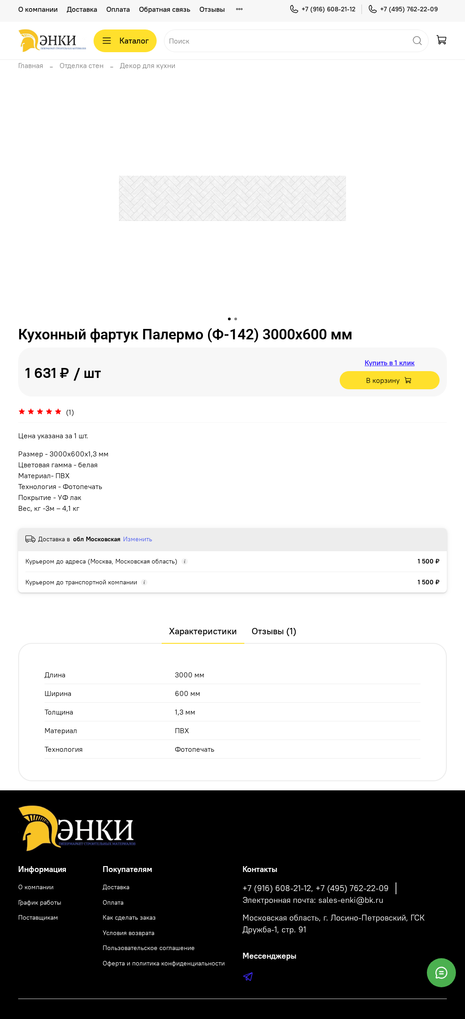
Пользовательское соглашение (149, 948)
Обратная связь (164, 9)
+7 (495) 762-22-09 (409, 9)
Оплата (118, 9)
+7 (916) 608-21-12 (329, 9)
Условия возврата (128, 933)
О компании (38, 9)
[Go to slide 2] (235, 319)
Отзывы (212, 9)
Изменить (137, 539)
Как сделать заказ (129, 917)
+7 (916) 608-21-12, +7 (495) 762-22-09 (315, 888)
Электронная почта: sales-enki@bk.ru (312, 900)
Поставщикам (38, 917)
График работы (39, 902)
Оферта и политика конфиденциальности (164, 963)
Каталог (134, 40)
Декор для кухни (147, 65)
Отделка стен (81, 65)
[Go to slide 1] (229, 319)
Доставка (82, 9)
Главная (30, 65)
